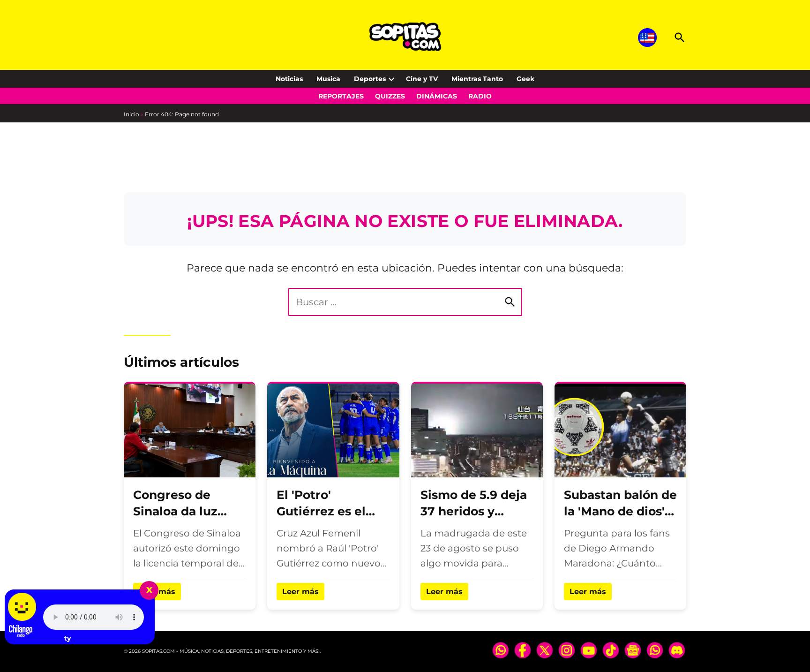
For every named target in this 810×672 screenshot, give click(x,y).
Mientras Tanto (477, 79)
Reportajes (341, 96)
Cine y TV (422, 79)
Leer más (300, 591)
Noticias (289, 79)
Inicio (131, 114)
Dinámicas (436, 96)
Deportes (370, 79)
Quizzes (390, 96)
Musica (328, 79)
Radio (480, 96)
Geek (525, 79)
